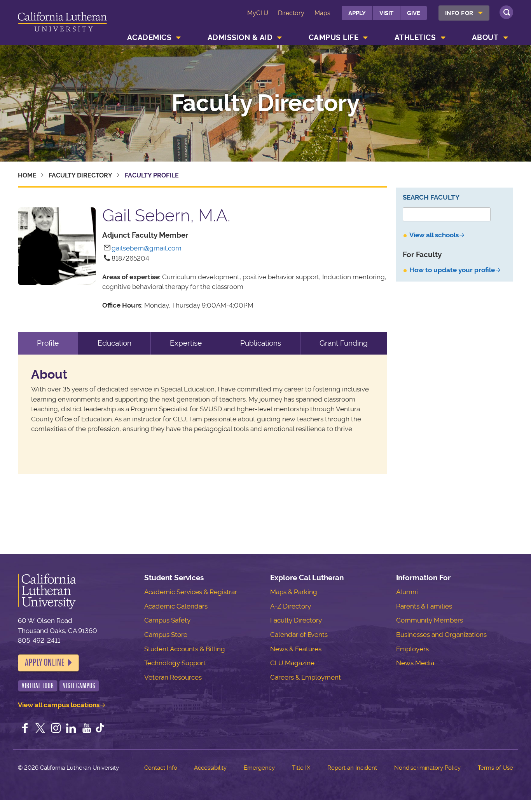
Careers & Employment (305, 677)
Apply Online (45, 662)
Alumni (407, 592)
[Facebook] (25, 729)
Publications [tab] (260, 343)
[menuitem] (463, 13)
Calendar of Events (299, 634)
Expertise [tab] (186, 343)
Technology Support (175, 663)
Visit (386, 13)
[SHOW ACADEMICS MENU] (179, 37)
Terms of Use (495, 767)
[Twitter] (40, 729)
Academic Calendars (176, 606)
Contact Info (160, 767)
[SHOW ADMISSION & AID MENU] (280, 37)
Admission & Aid (240, 37)
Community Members (429, 620)
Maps (322, 13)
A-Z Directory (290, 606)
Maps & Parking (293, 592)
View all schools (434, 235)
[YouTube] (87, 729)
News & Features (295, 649)
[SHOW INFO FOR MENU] (480, 13)
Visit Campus (79, 686)
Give (413, 13)
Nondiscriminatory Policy (427, 767)
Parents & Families (424, 606)
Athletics (415, 37)
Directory (291, 13)
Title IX (301, 767)
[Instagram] (56, 729)
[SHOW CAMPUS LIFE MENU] (366, 37)
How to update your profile (452, 270)
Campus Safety (167, 620)
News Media (415, 663)
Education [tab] (114, 343)
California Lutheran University (62, 24)
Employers (412, 649)
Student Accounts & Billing (184, 649)
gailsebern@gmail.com (147, 248)
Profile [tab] (48, 343)
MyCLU (257, 13)
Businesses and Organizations (441, 634)
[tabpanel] (202, 415)
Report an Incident (352, 767)
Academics (149, 37)
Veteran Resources (173, 677)
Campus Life (334, 37)
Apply (357, 13)
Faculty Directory (265, 103)
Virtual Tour (38, 686)
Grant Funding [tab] (344, 343)
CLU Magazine (292, 663)
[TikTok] (100, 729)
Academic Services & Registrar (190, 592)
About (485, 37)
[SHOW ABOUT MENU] (506, 37)
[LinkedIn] (71, 729)
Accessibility (210, 767)
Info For (459, 13)
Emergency (259, 767)
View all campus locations (59, 705)
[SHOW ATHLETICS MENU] (443, 37)
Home (27, 175)
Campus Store (165, 634)
